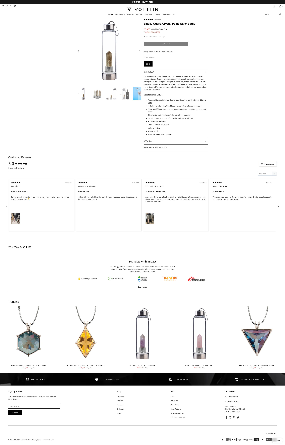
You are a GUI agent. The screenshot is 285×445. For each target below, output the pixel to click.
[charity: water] (88, 278)
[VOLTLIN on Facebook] (3, 6)
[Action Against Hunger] (142, 278)
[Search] (280, 14)
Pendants (120, 405)
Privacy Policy (36, 440)
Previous (7, 205)
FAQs (172, 396)
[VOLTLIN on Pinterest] (11, 6)
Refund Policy (26, 440)
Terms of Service (48, 440)
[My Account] (274, 6)
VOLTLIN (17, 440)
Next (278, 205)
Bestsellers (120, 396)
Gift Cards (174, 401)
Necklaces (120, 409)
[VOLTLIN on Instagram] (7, 6)
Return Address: (230, 406)
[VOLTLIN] (142, 9)
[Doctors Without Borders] (196, 278)
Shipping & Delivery (177, 413)
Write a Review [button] (269, 164)
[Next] (139, 51)
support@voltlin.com (232, 401)
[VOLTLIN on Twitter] (15, 6)
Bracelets (120, 401)
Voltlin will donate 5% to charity (160, 134)
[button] (174, 14)
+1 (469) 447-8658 (231, 396)
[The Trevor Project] (169, 278)
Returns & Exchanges (178, 417)
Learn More (142, 287)
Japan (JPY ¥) (270, 434)
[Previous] (78, 51)
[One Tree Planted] (115, 278)
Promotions (175, 405)
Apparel (119, 413)
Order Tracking (176, 409)
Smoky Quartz (169, 100)
